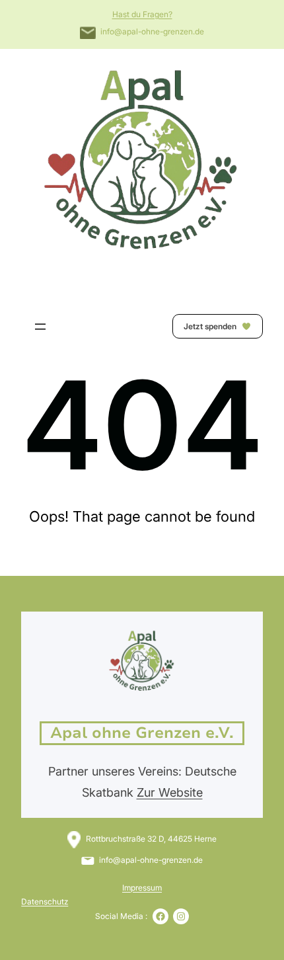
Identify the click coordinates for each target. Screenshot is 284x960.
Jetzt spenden (211, 326)
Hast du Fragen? (142, 14)
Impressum (142, 888)
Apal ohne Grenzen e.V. (142, 733)
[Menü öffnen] (40, 326)
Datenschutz (44, 901)
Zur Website (170, 792)
